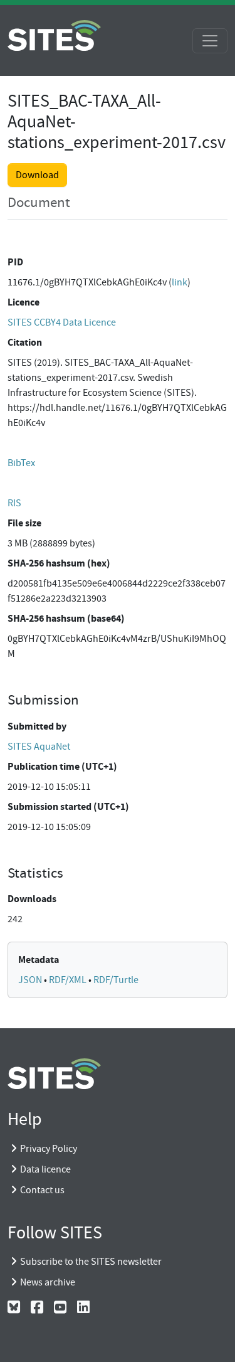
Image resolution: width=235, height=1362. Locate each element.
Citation (25, 342)
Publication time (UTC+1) (62, 766)
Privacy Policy (48, 1148)
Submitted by (37, 726)
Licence (23, 302)
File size (24, 522)
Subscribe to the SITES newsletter (91, 1261)
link (179, 282)
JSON (31, 980)
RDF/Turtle (115, 980)
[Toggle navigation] (209, 40)
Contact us (42, 1190)
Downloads (32, 898)
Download (37, 175)
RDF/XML (68, 980)
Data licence (45, 1169)
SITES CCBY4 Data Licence (62, 322)
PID (15, 262)
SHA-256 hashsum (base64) (66, 618)
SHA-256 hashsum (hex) (59, 563)
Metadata (38, 959)
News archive (47, 1282)
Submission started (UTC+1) (68, 806)
